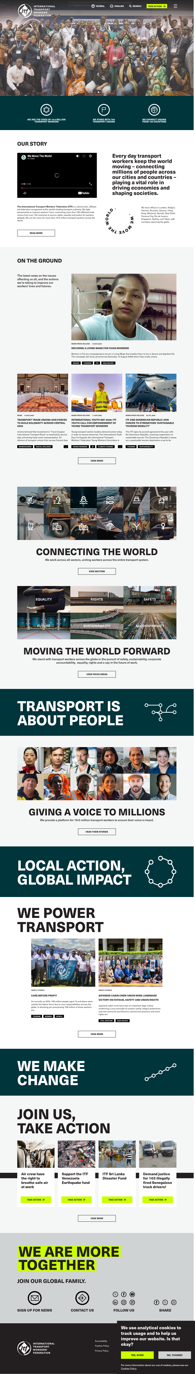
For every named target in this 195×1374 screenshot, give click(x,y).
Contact (82, 1299)
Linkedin (115, 1302)
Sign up (35, 1299)
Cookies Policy (102, 1345)
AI (93, 446)
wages (76, 363)
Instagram (124, 1302)
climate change (105, 446)
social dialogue (43, 446)
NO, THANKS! (175, 1355)
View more (97, 460)
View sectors (97, 571)
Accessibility (101, 1340)
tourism (87, 363)
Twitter (115, 1294)
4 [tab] (98, 92)
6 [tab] (105, 92)
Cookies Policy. (129, 1368)
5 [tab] (102, 92)
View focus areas (96, 674)
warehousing (25, 446)
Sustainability (146, 446)
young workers (80, 446)
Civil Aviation (106, 1020)
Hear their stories (97, 831)
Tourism (131, 446)
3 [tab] (95, 92)
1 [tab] (88, 92)
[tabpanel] (97, 48)
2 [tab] (92, 92)
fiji (97, 363)
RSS (132, 1302)
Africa (59, 1016)
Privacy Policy (102, 1350)
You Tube (132, 1294)
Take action (155, 6)
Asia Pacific (108, 363)
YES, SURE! (137, 1355)
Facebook (124, 1294)
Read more (35, 85)
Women (48, 1016)
